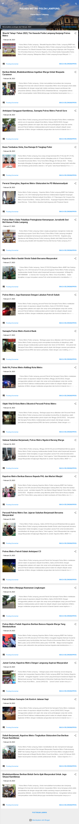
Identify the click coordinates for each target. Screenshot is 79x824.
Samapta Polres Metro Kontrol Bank (19, 331)
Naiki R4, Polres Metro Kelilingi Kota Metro (22, 367)
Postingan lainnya (39, 812)
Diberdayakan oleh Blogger (41, 820)
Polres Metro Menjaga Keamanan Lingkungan (23, 588)
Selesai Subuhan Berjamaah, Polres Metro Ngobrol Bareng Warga (33, 440)
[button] (75, 33)
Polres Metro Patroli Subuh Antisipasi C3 (21, 551)
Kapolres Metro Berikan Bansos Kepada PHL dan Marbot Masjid (32, 476)
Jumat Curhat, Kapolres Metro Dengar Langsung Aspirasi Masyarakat (35, 663)
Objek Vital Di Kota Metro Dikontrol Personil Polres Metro (29, 403)
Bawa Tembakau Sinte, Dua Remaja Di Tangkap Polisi (27, 147)
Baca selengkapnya (68, 64)
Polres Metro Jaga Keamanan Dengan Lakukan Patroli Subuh (31, 295)
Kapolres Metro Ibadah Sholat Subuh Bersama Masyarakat (29, 258)
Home (39, 19)
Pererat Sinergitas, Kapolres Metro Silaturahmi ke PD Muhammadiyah (35, 183)
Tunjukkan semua (69, 27)
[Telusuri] (76, 4)
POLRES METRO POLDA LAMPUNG (39, 8)
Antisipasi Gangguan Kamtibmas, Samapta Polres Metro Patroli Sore (34, 111)
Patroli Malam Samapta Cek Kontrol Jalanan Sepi (25, 699)
